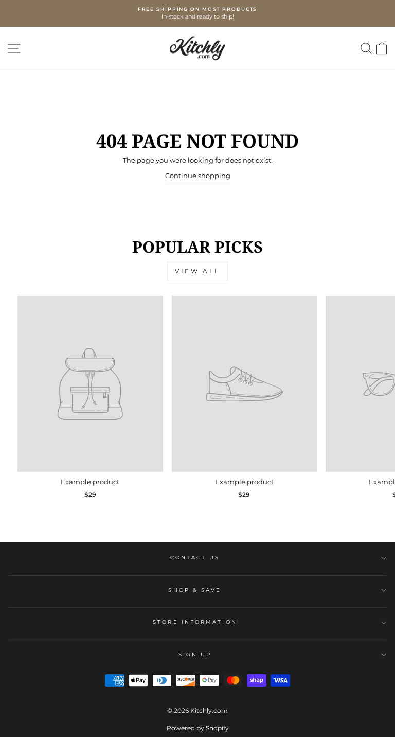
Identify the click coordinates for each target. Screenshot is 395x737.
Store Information (195, 622)
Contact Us (195, 557)
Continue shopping (197, 176)
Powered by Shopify (198, 728)
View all (197, 271)
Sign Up (195, 654)
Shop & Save (194, 590)
